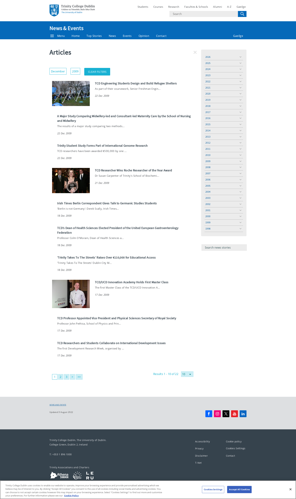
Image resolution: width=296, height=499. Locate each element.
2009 (207, 161)
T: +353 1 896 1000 (61, 454)
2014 (207, 130)
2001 (207, 210)
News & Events (66, 28)
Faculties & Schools (196, 6)
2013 (207, 136)
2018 (207, 106)
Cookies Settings (235, 448)
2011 (207, 148)
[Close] (290, 489)
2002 (207, 204)
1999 (207, 222)
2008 (207, 167)
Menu (61, 36)
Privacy (199, 448)
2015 (207, 124)
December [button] (58, 70)
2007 (207, 173)
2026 (207, 56)
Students (143, 6)
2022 (207, 81)
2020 (207, 93)
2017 (207, 112)
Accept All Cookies (239, 489)
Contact (161, 36)
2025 (207, 63)
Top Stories (94, 36)
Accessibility (202, 441)
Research (173, 6)
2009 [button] (76, 70)
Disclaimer (201, 455)
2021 (207, 87)
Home (76, 36)
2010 (207, 155)
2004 (207, 191)
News (112, 36)
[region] (148, 489)
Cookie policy (234, 441)
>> (79, 377)
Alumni (217, 6)
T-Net (198, 462)
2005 (207, 185)
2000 (207, 216)
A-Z (229, 6)
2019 (207, 99)
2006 (207, 179)
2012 (207, 142)
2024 (207, 69)
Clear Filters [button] (99, 70)
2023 (207, 75)
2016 (207, 118)
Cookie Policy (71, 495)
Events (127, 36)
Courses (158, 6)
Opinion (144, 36)
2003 (207, 197)
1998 (207, 228)
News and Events (58, 405)
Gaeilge (241, 6)
